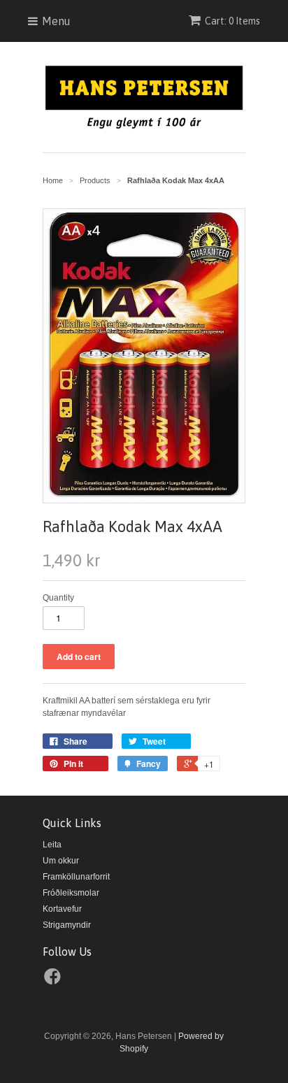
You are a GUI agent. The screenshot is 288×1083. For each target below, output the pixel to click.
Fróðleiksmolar (71, 893)
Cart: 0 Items (232, 21)
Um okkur (61, 861)
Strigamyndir (67, 925)
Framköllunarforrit (76, 877)
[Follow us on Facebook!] (54, 981)
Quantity (58, 598)
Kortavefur (62, 909)
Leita (52, 844)
